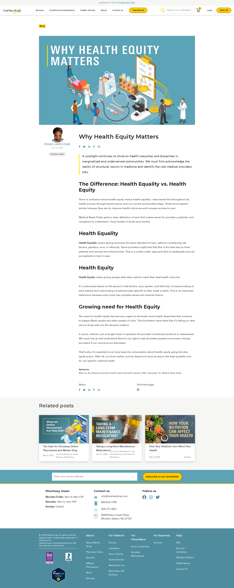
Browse (40, 10)
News (89, 573)
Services (158, 543)
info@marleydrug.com (114, 496)
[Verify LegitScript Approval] (58, 575)
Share (82, 385)
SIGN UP (224, 10)
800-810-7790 (128, 2)
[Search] (163, 10)
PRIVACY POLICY (185, 558)
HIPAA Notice (183, 563)
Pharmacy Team (94, 552)
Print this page (145, 385)
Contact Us (117, 10)
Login (209, 10)
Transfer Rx (138, 10)
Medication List (117, 565)
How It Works (116, 554)
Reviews (90, 558)
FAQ (178, 543)
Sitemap (90, 578)
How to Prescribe (140, 547)
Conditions (114, 548)
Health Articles (87, 10)
